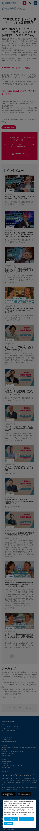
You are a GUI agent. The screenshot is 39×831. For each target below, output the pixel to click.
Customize (8, 824)
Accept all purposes (11, 819)
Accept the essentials (26, 819)
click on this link (22, 814)
